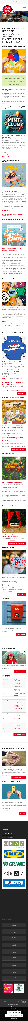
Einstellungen (14, 1018)
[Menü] (24, 7)
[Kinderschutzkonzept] (14, 758)
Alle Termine (12, 540)
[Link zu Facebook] (18, 1002)
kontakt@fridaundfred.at (7, 835)
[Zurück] (1, 16)
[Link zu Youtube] (24, 1002)
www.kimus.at (5, 810)
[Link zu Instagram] (21, 1002)
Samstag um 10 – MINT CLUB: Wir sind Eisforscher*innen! (19, 707)
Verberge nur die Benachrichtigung (14, 1015)
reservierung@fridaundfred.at (18, 390)
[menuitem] (24, 7)
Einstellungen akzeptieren (14, 1012)
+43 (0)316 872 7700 (8, 833)
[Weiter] (26, 16)
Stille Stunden (17, 683)
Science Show (17, 718)
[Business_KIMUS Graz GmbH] (14, 792)
